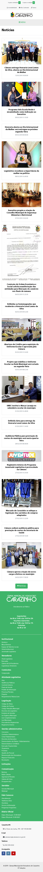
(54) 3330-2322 (9, 845)
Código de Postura (8, 706)
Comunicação (8, 769)
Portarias (4, 751)
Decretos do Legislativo (9, 711)
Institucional (7, 639)
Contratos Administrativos (10, 734)
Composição (6, 673)
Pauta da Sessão (7, 687)
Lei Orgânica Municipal (9, 715)
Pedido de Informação (9, 690)
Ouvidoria (5, 803)
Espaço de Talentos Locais (10, 647)
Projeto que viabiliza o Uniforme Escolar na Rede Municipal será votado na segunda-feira (21, 364)
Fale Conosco (7, 795)
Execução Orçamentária (9, 746)
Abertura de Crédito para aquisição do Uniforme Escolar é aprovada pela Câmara (21, 347)
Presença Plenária (7, 692)
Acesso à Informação (8, 805)
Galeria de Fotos (7, 779)
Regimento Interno (8, 725)
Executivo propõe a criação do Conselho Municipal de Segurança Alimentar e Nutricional (21, 213)
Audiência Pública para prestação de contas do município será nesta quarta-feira (21, 438)
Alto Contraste (24, 7)
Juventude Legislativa (9, 652)
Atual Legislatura (7, 659)
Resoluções (5, 760)
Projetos (4, 694)
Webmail (4, 791)
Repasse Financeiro (8, 758)
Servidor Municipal (8, 789)
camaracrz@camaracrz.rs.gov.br (15, 837)
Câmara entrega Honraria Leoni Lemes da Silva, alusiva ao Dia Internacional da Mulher (22, 70)
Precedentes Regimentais (10, 722)
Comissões (6, 670)
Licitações (6, 764)
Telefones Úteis (7, 801)
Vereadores (7, 656)
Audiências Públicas (8, 683)
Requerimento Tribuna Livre (11, 697)
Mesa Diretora (6, 645)
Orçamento (5, 748)
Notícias (22, 586)
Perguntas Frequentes (9, 808)
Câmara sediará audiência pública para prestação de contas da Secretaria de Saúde (21, 530)
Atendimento (6, 798)
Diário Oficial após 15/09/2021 (11, 815)
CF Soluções (21, 868)
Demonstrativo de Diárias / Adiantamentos (16, 741)
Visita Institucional (8, 649)
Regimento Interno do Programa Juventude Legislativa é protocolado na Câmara (21, 467)
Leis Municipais (6, 720)
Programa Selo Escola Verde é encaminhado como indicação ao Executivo (21, 112)
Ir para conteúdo (14, 2)
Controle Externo (7, 685)
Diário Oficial (7, 812)
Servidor (5, 786)
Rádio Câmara (6, 774)
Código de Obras (7, 704)
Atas (3, 680)
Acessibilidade (12, 7)
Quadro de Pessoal (8, 753)
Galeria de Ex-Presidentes (10, 663)
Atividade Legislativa (11, 677)
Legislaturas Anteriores (9, 666)
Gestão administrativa (12, 729)
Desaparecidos (6, 781)
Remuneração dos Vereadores (11, 755)
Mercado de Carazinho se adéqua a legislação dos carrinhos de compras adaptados (21, 513)
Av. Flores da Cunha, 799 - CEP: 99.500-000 (17, 829)
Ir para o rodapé (28, 2)
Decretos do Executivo (9, 739)
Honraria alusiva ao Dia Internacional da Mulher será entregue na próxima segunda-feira (21, 129)
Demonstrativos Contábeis (10, 744)
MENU (23, 22)
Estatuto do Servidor (8, 713)
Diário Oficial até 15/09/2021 (11, 817)
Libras (34, 7)
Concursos (5, 732)
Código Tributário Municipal (10, 709)
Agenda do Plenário (8, 777)
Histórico (4, 642)
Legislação (6, 701)
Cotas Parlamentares (8, 737)
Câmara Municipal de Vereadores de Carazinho (21, 14)
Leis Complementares (9, 718)
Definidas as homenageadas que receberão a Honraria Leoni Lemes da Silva (21, 306)
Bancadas (5, 661)
